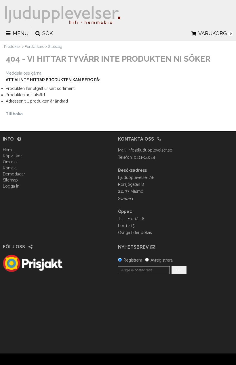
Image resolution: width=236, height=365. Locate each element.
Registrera (132, 260)
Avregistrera (162, 260)
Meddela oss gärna (23, 73)
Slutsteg (55, 46)
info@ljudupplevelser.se (149, 150)
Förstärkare (34, 46)
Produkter (12, 46)
